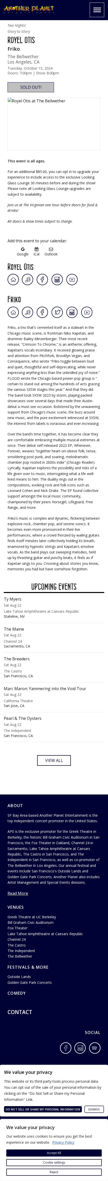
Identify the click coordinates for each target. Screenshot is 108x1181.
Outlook (51, 254)
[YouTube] (72, 279)
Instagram (80, 1048)
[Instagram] (57, 279)
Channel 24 (17, 939)
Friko (14, 298)
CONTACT (20, 1012)
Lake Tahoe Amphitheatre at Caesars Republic (45, 933)
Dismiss (94, 1109)
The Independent (21, 950)
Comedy (17, 993)
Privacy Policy (63, 1142)
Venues (16, 907)
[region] (54, 1150)
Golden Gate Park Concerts (30, 982)
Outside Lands (19, 976)
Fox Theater (17, 928)
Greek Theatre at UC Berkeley (32, 916)
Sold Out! (30, 87)
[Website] (13, 279)
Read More (18, 893)
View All (54, 760)
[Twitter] (58, 312)
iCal (36, 254)
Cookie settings (54, 1162)
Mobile (97, 10)
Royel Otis (21, 265)
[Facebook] (42, 279)
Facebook (66, 1048)
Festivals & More (28, 967)
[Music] (28, 279)
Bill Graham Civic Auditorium (30, 922)
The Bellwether (20, 956)
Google (23, 254)
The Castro (17, 945)
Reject (54, 1172)
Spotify (95, 1048)
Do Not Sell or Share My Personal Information (43, 1109)
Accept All (54, 1153)
